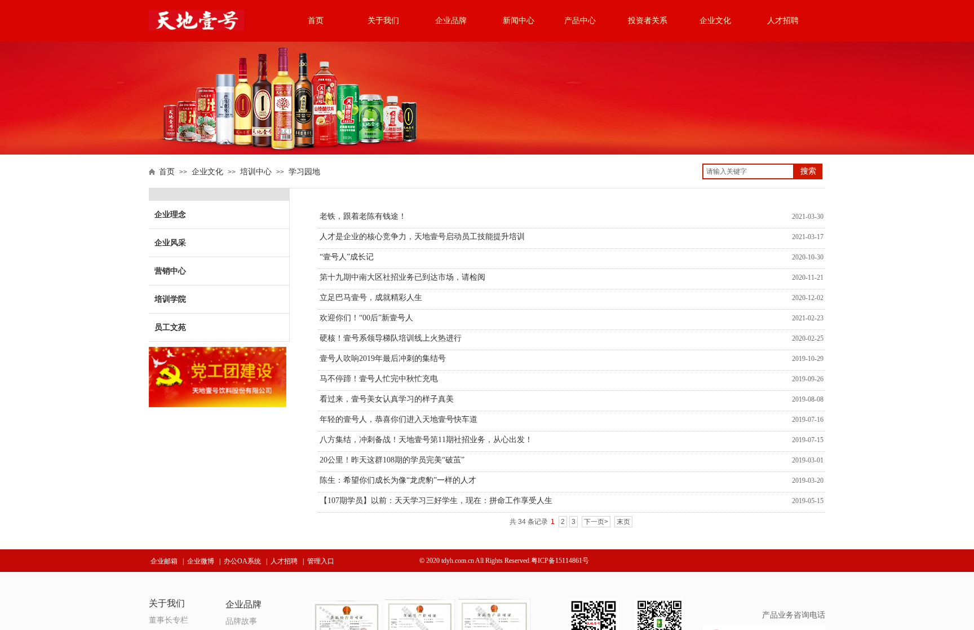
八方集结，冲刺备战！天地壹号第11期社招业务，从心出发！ (426, 439)
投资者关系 (647, 20)
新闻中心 (518, 20)
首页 (316, 20)
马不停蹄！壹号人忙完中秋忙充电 (379, 379)
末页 (623, 522)
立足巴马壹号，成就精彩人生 (371, 297)
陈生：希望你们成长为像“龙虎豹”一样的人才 (398, 480)
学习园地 (304, 172)
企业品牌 (451, 20)
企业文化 (715, 20)
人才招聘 (783, 20)
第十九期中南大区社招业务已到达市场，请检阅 (402, 277)
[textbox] (748, 171)
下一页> (596, 522)
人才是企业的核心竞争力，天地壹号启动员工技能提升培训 (422, 236)
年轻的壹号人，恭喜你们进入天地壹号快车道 (398, 419)
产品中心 (580, 20)
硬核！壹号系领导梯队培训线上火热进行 (391, 338)
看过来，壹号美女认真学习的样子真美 (387, 399)
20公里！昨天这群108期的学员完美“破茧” (392, 460)
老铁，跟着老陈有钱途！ (363, 216)
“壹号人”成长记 (347, 257)
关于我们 (383, 20)
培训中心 (256, 172)
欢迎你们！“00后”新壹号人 (366, 318)
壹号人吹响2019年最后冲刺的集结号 (383, 358)
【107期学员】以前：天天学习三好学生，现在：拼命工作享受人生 (436, 500)
